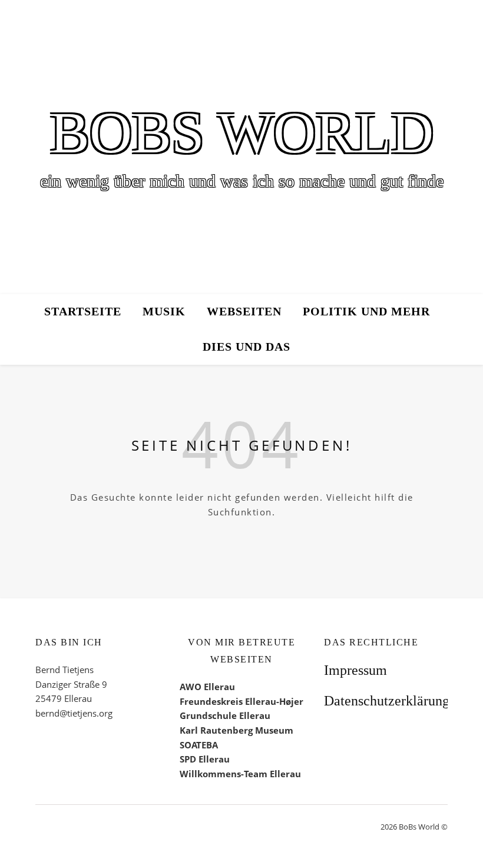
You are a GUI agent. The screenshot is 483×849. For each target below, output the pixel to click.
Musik (164, 311)
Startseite (82, 311)
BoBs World (242, 133)
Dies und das (246, 347)
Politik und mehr (366, 311)
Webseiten (244, 311)
